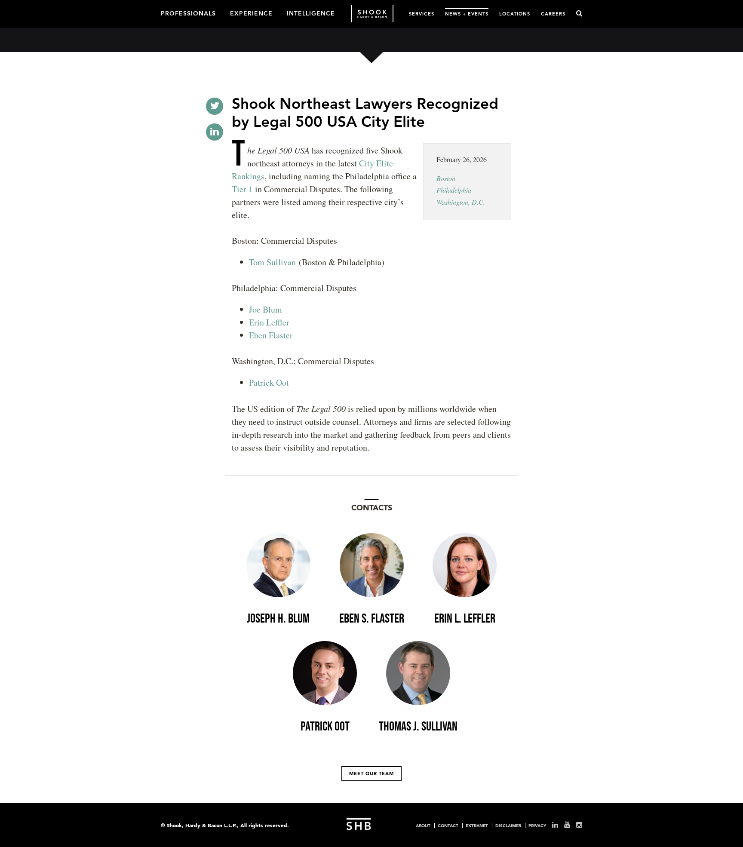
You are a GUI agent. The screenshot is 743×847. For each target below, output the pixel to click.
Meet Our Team (371, 773)
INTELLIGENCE (311, 12)
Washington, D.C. (460, 201)
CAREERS (553, 13)
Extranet (477, 825)
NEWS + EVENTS (466, 13)
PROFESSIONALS (188, 12)
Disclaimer (508, 825)
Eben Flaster (271, 335)
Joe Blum (265, 309)
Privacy (537, 825)
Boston (445, 178)
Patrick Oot (269, 382)
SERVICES (421, 13)
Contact (448, 825)
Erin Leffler (269, 322)
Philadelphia (453, 189)
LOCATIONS (514, 13)
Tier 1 (242, 189)
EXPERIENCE (251, 12)
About (423, 825)
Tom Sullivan (272, 262)
